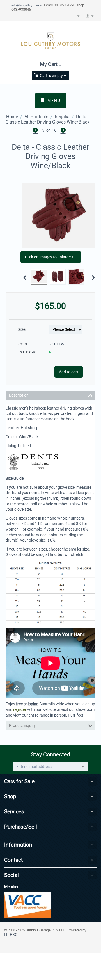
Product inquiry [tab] (22, 725)
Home (12, 116)
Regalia (62, 116)
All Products (36, 116)
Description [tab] (19, 395)
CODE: (23, 344)
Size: (22, 329)
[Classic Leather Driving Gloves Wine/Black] (58, 215)
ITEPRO (11, 934)
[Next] (63, 131)
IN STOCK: (27, 352)
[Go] (82, 766)
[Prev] (35, 131)
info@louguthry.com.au (27, 5)
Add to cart (68, 372)
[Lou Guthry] (50, 40)
